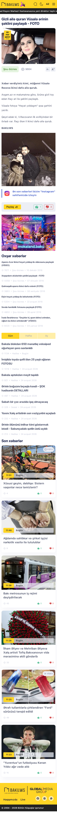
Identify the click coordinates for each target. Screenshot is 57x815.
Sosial (14, 407)
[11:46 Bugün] (28, 517)
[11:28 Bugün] (28, 627)
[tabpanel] (28, 389)
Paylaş (10, 206)
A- (48, 69)
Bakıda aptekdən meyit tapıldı (20, 375)
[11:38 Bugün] (28, 572)
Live (23, 799)
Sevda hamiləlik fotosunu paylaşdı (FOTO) (22, 307)
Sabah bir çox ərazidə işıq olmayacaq (25, 401)
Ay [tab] (46, 335)
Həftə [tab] (28, 335)
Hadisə (15, 353)
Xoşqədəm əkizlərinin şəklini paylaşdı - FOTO (23, 276)
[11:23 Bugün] (28, 741)
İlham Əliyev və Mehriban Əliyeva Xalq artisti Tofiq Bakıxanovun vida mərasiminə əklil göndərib (26, 652)
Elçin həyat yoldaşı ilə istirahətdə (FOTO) (21, 296)
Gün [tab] (10, 335)
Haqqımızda (10, 799)
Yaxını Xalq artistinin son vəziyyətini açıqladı (28, 413)
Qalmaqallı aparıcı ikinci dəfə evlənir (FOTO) (22, 286)
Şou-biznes (10, 69)
